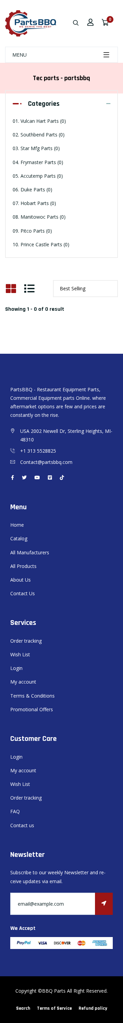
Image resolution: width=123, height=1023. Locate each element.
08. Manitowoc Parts (39, 217)
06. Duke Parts (32, 189)
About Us (20, 579)
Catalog (18, 538)
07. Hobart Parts (34, 203)
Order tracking (26, 641)
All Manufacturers (29, 552)
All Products (23, 566)
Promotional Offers (31, 709)
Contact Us (22, 593)
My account (23, 681)
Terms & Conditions (32, 695)
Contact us (22, 825)
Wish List (20, 654)
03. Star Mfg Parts (36, 148)
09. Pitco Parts (32, 231)
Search (23, 1008)
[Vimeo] (50, 477)
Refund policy (93, 1008)
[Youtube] (37, 477)
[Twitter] (24, 477)
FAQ (15, 811)
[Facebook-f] (12, 477)
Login (16, 668)
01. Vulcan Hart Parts (39, 121)
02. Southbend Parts (39, 134)
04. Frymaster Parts (38, 162)
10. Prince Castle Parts (41, 244)
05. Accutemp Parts (38, 176)
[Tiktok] (62, 477)
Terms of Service (54, 1008)
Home (17, 525)
